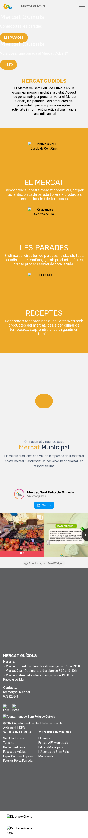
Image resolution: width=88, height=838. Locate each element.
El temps (44, 738)
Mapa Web (45, 756)
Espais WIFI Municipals (53, 742)
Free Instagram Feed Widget (46, 563)
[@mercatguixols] (19, 494)
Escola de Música (14, 751)
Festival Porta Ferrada (18, 760)
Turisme (8, 742)
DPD (22, 727)
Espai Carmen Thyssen (18, 756)
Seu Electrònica (13, 738)
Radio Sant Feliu (14, 747)
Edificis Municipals (50, 747)
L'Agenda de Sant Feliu (53, 751)
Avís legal (9, 727)
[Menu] (82, 6)
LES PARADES (44, 247)
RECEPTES (44, 313)
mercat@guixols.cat (16, 692)
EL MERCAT (44, 182)
